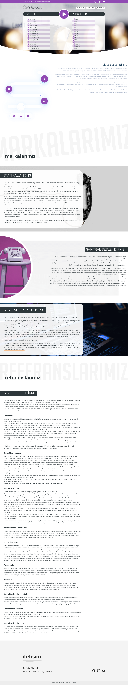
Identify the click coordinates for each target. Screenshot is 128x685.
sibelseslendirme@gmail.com (43, 1)
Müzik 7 (77, 31)
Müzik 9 (77, 35)
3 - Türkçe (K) (33, 23)
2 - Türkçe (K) (33, 21)
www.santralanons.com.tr (39, 222)
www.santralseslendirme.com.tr (115, 285)
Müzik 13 (77, 44)
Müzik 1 (77, 19)
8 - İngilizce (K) (34, 33)
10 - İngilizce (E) (34, 38)
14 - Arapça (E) (34, 46)
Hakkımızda (80, 7)
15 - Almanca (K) (34, 48)
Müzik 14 (77, 46)
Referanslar (90, 7)
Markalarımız (100, 7)
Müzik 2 (77, 21)
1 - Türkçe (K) (33, 19)
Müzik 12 (77, 42)
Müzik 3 (77, 23)
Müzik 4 (77, 25)
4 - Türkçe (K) (33, 25)
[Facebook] (94, 1)
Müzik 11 (77, 40)
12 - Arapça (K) (34, 42)
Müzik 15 (77, 48)
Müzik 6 (77, 29)
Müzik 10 (77, 38)
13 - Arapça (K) (34, 44)
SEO (74, 683)
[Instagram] (99, 1)
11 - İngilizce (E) (34, 40)
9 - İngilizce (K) (34, 35)
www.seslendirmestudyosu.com (14, 349)
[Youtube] (103, 1)
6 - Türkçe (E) (33, 29)
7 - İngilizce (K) (34, 31)
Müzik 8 (77, 33)
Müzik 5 (77, 27)
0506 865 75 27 (28, 1)
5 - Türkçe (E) (33, 27)
